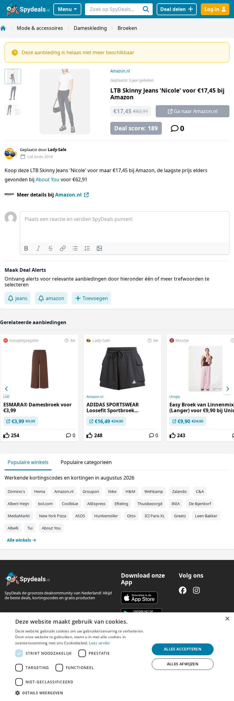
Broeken (127, 28)
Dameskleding (90, 28)
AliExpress (96, 503)
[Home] (3, 28)
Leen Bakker (206, 516)
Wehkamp (153, 491)
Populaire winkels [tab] (28, 462)
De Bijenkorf (200, 503)
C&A (200, 491)
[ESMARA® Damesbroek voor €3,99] (39, 388)
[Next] (227, 389)
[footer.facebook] (182, 590)
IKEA (176, 503)
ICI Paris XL (155, 516)
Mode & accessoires (40, 28)
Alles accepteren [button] (182, 649)
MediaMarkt (19, 516)
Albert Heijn (18, 503)
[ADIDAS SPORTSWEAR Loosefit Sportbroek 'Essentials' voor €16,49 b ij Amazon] (122, 388)
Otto (131, 516)
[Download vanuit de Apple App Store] (139, 598)
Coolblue (70, 503)
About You (48, 179)
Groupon (91, 491)
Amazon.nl (120, 71)
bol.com (45, 503)
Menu (65, 9)
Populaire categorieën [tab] (86, 462)
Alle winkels (19, 540)
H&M (130, 491)
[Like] (6, 435)
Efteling (121, 503)
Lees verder (99, 643)
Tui (30, 528)
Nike (112, 491)
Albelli (13, 528)
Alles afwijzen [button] (183, 664)
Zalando (179, 491)
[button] (80, 692)
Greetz (180, 516)
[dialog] (117, 656)
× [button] (227, 619)
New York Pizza (52, 516)
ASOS (80, 516)
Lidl (6, 397)
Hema (39, 491)
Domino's (16, 491)
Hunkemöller (106, 516)
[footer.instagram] (196, 590)
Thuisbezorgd (149, 503)
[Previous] (6, 389)
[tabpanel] (117, 507)
